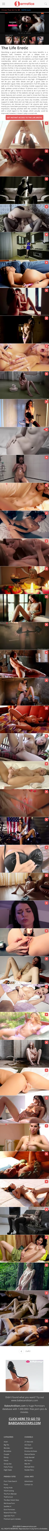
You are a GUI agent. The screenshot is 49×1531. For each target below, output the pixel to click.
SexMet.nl (7, 1506)
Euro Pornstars (9, 1509)
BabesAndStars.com (15, 1405)
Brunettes (7, 1451)
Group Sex (8, 1464)
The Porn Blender (10, 1494)
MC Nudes (28, 1460)
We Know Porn (9, 1503)
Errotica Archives (30, 1451)
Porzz (6, 1484)
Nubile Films (29, 1470)
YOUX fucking (9, 1491)
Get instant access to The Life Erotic (24, 117)
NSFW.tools (26, 10)
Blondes (7, 1448)
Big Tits (6, 1445)
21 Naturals (28, 1442)
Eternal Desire (29, 1454)
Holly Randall (29, 1457)
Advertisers (28, 1481)
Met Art (27, 1464)
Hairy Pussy (8, 1467)
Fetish (6, 1460)
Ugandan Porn (9, 1516)
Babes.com (28, 1448)
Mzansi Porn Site (10, 1512)
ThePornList (8, 1497)
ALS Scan (27, 1445)
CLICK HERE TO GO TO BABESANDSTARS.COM (24, 1421)
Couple (6, 1454)
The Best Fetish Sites (11, 1500)
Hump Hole (8, 1487)
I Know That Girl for (10, 10)
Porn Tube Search (10, 1481)
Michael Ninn (29, 1467)
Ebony (6, 1457)
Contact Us (28, 1484)
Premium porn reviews (12, 1519)
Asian (6, 1442)
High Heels (8, 1470)
